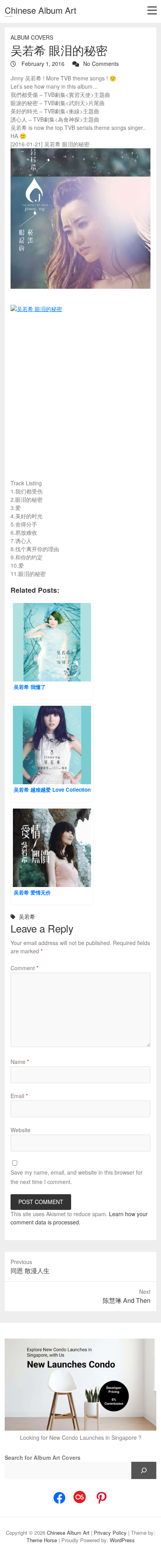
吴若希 (27, 916)
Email (19, 1096)
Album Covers (32, 37)
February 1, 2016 (42, 63)
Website (20, 1130)
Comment (24, 968)
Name (20, 1062)
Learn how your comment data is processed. (79, 1218)
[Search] (143, 1470)
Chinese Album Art (40, 10)
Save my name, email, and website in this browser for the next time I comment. (77, 1177)
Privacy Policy (110, 1532)
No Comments (101, 63)
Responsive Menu (151, 10)
